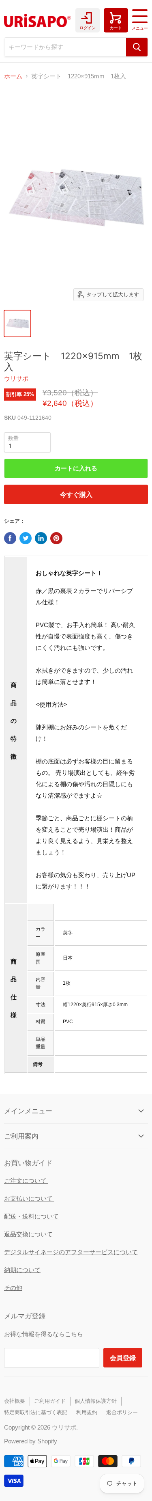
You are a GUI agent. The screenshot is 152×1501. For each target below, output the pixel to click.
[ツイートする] (25, 538)
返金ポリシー (122, 1412)
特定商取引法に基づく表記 (35, 1412)
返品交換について (28, 1234)
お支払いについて (29, 1198)
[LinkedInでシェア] (41, 538)
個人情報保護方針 (96, 1401)
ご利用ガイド (50, 1401)
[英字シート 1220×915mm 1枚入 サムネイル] (17, 323)
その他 (13, 1287)
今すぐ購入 (76, 494)
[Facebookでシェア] (10, 538)
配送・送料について (31, 1216)
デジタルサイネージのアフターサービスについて (71, 1252)
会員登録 (123, 1357)
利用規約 (86, 1412)
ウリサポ (16, 378)
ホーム (13, 76)
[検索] (137, 47)
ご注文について (26, 1180)
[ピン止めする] (56, 538)
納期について (22, 1269)
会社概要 (14, 1401)
